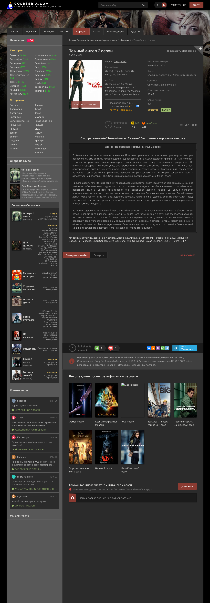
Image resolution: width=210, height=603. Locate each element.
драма (97, 237)
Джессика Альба (125, 237)
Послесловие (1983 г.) (28, 469)
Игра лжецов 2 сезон (27, 410)
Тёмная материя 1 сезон (29, 449)
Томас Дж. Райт (153, 240)
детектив (87, 237)
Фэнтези (43, 90)
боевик (77, 237)
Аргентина (16, 112)
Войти (196, 5)
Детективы (19, 71)
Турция (38, 132)
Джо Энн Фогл (171, 240)
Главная (14, 31)
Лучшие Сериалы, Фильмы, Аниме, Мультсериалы (93, 40)
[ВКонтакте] (149, 348)
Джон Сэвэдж (100, 240)
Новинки (31, 31)
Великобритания (19, 120)
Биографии (19, 59)
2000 (123, 61)
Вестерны (18, 63)
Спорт (41, 67)
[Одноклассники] (153, 348)
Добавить (187, 486)
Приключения (46, 59)
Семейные (43, 63)
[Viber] (158, 348)
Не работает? (188, 255)
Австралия (16, 109)
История (18, 85)
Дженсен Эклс (117, 240)
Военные (17, 67)
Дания (13, 132)
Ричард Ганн (162, 237)
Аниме (96, 31)
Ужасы (41, 82)
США (37, 128)
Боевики (18, 55)
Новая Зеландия (43, 120)
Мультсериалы (115, 31)
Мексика (39, 116)
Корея (38, 112)
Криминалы (19, 93)
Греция (14, 128)
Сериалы (81, 31)
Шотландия (41, 148)
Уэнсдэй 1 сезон (25, 505)
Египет (14, 136)
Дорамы (135, 31)
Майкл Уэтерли (145, 237)
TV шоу (41, 78)
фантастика (108, 237)
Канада (39, 105)
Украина (39, 136)
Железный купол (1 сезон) (30, 429)
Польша (39, 124)
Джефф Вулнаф (135, 240)
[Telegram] (167, 348)
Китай (38, 109)
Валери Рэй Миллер (80, 240)
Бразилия (15, 116)
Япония (39, 152)
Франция (39, 140)
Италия (14, 148)
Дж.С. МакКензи (179, 237)
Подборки (48, 31)
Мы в (187, 348)
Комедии (18, 89)
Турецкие (43, 75)
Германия (15, 124)
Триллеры (43, 71)
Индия (13, 144)
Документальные (19, 76)
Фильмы (65, 31)
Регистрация (178, 5)
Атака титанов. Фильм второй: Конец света (36, 489)
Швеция (39, 144)
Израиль (14, 140)
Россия (14, 105)
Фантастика (45, 86)
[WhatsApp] (163, 348)
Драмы (17, 81)
